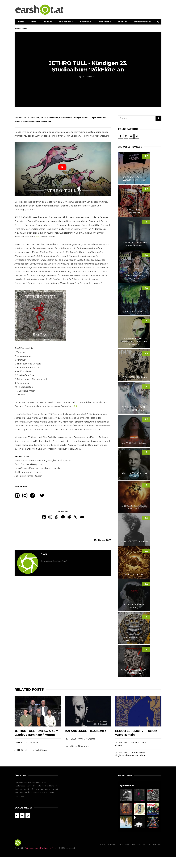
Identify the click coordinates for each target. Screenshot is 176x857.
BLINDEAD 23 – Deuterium (134, 541)
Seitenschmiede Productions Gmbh (41, 848)
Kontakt (112, 844)
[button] (126, 795)
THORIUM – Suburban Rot (134, 311)
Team (102, 844)
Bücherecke (104, 22)
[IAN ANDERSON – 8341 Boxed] (88, 711)
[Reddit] (69, 517)
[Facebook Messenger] (63, 517)
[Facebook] (44, 517)
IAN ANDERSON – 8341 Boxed (86, 731)
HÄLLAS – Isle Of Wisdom (77, 746)
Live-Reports (66, 22)
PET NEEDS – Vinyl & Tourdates (80, 739)
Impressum (124, 844)
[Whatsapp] (57, 517)
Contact (122, 22)
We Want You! (154, 844)
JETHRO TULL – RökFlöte (27, 742)
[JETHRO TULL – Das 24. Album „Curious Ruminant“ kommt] (38, 711)
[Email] (82, 517)
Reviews (48, 22)
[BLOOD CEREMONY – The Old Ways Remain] (138, 711)
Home (21, 22)
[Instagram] (50, 517)
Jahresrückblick (142, 22)
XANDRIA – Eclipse (134, 574)
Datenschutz (138, 844)
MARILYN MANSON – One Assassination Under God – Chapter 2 (134, 341)
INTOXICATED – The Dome (134, 377)
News (33, 22)
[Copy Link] (75, 517)
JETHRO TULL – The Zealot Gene (31, 750)
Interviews (85, 22)
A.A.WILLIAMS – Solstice (134, 443)
